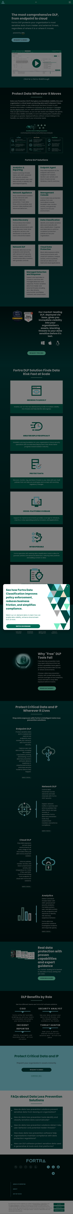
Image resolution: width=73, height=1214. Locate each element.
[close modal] (67, 587)
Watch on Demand (23, 626)
